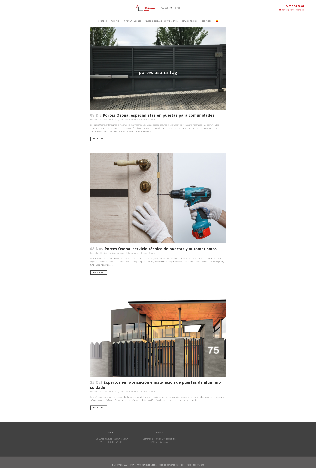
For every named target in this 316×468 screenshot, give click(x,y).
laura (121, 119)
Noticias (112, 119)
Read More (99, 139)
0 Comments (132, 119)
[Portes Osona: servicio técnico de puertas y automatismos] (158, 198)
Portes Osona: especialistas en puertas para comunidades (158, 115)
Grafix (201, 464)
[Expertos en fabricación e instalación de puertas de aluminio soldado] (158, 332)
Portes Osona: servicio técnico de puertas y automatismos (161, 248)
